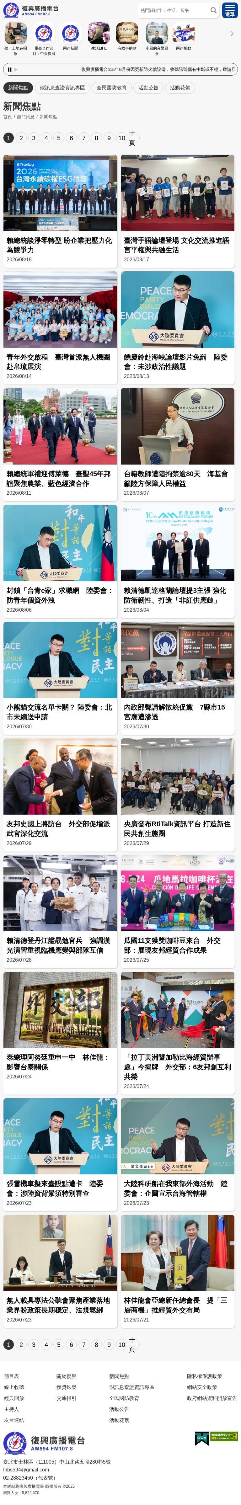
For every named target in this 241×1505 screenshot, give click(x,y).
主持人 (11, 1409)
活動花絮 (180, 87)
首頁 (7, 116)
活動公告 (148, 87)
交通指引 (66, 1398)
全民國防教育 (112, 87)
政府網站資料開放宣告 (212, 1398)
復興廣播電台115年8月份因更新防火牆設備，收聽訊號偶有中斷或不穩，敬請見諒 (96, 69)
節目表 (11, 1376)
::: (120, 62)
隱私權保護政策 (204, 1376)
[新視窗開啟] (202, 1439)
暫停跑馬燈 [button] (10, 69)
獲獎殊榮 (66, 1387)
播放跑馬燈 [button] (16, 69)
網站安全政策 (202, 1387)
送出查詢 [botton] (213, 10)
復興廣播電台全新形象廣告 (208, 69)
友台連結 (14, 1420)
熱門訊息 (26, 116)
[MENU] (230, 10)
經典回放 (14, 1398)
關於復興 (66, 1376)
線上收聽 (14, 1387)
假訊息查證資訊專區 (62, 87)
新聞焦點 (18, 87)
